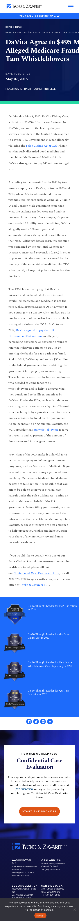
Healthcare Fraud (18, 88)
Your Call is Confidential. (37, 16)
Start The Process (39, 811)
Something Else (45, 88)
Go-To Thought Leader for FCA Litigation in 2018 (52, 608)
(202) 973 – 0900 (23, 875)
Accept (40, 915)
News (18, 27)
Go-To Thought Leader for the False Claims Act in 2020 (49, 636)
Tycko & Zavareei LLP (34, 585)
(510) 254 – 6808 (52, 869)
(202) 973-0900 (24, 789)
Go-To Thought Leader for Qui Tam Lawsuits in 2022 (48, 692)
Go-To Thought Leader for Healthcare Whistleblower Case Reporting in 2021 (50, 664)
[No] (74, 909)
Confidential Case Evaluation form (36, 573)
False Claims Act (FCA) (41, 145)
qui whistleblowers (45, 429)
